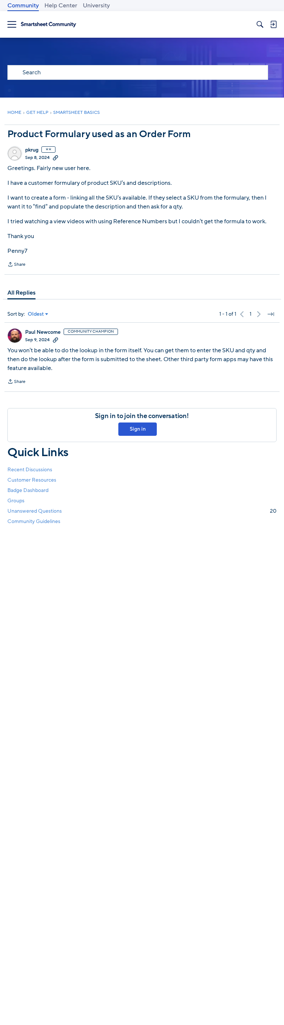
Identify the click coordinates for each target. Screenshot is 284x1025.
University (96, 5)
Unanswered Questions (142, 511)
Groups (15, 500)
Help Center (60, 5)
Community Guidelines (33, 521)
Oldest (36, 314)
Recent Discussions (29, 469)
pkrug (31, 150)
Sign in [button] (138, 428)
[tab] (21, 292)
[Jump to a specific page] (271, 314)
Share (16, 265)
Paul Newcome (43, 332)
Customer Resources (31, 479)
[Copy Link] (55, 157)
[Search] (260, 24)
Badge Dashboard (27, 490)
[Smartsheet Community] (48, 24)
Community (23, 5)
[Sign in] (273, 24)
